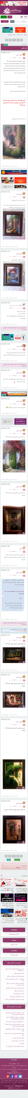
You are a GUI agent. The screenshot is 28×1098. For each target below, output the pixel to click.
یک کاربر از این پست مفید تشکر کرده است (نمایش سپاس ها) (14, 328)
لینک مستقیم (13, 166)
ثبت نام (24, 866)
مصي (20, 548)
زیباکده (25, 35)
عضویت (3, 17)
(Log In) (18, 867)
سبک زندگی (19, 35)
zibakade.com (19, 1086)
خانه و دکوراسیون (11, 35)
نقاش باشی (19, 55)
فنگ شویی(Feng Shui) (14, 934)
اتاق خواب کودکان (14, 955)
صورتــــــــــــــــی (16, 305)
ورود (10, 17)
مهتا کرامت (19, 346)
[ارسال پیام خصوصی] (24, 58)
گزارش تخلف (4, 166)
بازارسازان (10, 1088)
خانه (25, 17)
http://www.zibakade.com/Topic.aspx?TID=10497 (14, 593)
